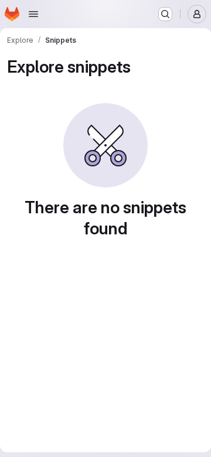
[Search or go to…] (165, 14)
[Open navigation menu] (33, 14)
